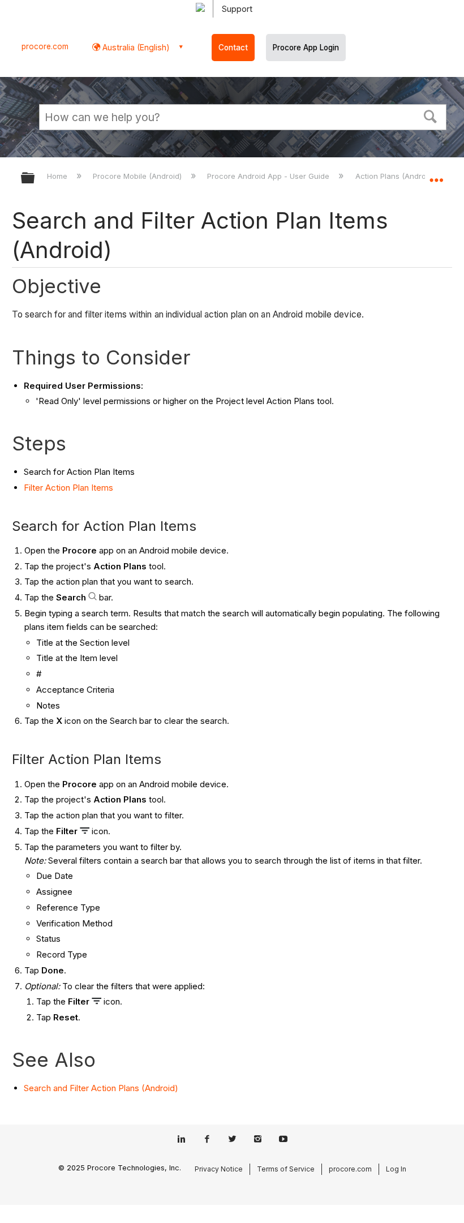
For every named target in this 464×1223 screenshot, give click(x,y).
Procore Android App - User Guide (269, 176)
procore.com (45, 46)
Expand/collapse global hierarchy (35, 178)
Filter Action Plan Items (68, 487)
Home (58, 176)
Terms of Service (286, 1169)
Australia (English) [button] (135, 47)
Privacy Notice (219, 1169)
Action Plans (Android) (395, 176)
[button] (430, 115)
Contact (233, 47)
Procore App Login (306, 47)
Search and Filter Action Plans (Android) (101, 1088)
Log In (396, 1169)
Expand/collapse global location (436, 174)
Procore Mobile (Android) (138, 176)
